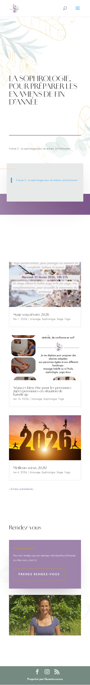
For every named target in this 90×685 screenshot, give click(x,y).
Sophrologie (48, 319)
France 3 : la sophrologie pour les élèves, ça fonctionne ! (47, 180)
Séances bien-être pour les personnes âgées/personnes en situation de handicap (42, 391)
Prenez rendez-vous (39, 574)
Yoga (67, 319)
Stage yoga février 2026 (31, 315)
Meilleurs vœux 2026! (30, 468)
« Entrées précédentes (21, 489)
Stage (60, 319)
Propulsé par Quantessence (45, 679)
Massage (35, 319)
